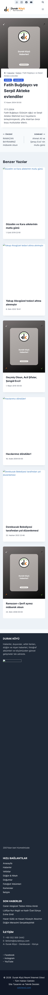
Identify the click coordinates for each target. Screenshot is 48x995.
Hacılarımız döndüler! (18, 453)
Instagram (10, 958)
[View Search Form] (43, 2)
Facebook (9, 955)
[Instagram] (21, 2)
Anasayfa (7, 863)
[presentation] (24, 193)
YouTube (9, 961)
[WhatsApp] (17, 2)
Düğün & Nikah (10, 875)
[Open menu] (42, 9)
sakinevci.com (24, 987)
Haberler (18, 80)
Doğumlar (7, 880)
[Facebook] (26, 2)
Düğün (8, 80)
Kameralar (8, 888)
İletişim (6, 892)
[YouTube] (31, 2)
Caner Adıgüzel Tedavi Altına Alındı (20, 906)
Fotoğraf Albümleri (12, 884)
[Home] (5, 73)
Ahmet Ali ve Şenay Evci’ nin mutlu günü (37, 139)
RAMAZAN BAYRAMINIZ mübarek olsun (10, 139)
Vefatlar (7, 871)
